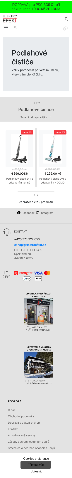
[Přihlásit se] (66, 18)
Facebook (28, 213)
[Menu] (6, 27)
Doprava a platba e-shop (24, 422)
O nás (11, 410)
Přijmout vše (36, 464)
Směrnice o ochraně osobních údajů (31, 448)
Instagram (46, 213)
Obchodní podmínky (21, 416)
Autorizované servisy (21, 435)
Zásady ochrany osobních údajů (28, 441)
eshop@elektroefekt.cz (30, 245)
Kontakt (13, 429)
